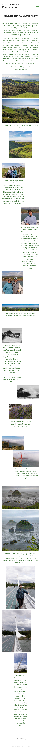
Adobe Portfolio (24, 746)
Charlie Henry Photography (10, 6)
